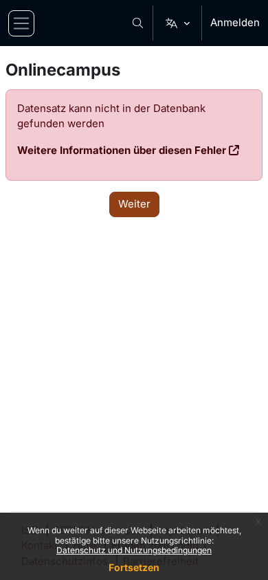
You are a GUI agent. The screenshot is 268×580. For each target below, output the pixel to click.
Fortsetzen (134, 567)
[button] (138, 23)
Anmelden (235, 22)
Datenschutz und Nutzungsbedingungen (134, 550)
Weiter (134, 203)
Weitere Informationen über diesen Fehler (121, 150)
